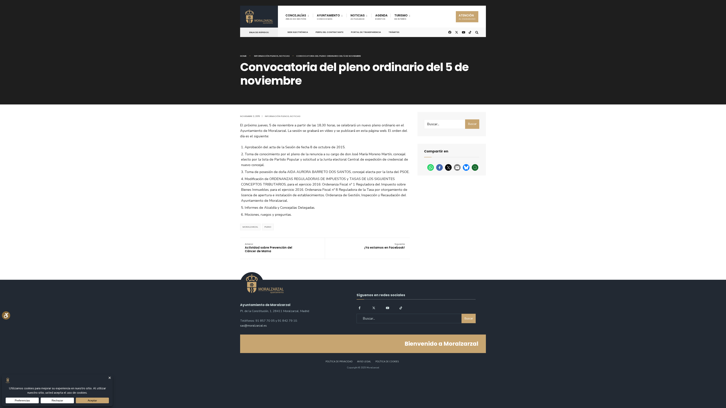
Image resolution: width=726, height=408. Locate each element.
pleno (267, 226)
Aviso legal (364, 361)
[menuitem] (299, 16)
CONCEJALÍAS (295, 16)
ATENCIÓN (467, 16)
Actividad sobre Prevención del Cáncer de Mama (268, 248)
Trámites (394, 32)
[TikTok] (470, 32)
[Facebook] (360, 307)
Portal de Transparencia (366, 32)
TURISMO (401, 16)
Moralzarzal (250, 226)
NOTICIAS (358, 16)
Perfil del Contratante (329, 32)
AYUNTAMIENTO (328, 16)
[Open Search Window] (476, 32)
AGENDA (381, 16)
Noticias (284, 55)
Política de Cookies (387, 361)
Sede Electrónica (297, 32)
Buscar (472, 124)
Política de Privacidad (339, 361)
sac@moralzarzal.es (253, 326)
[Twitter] (373, 307)
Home (243, 55)
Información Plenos (266, 55)
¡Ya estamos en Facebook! (384, 246)
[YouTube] (387, 307)
